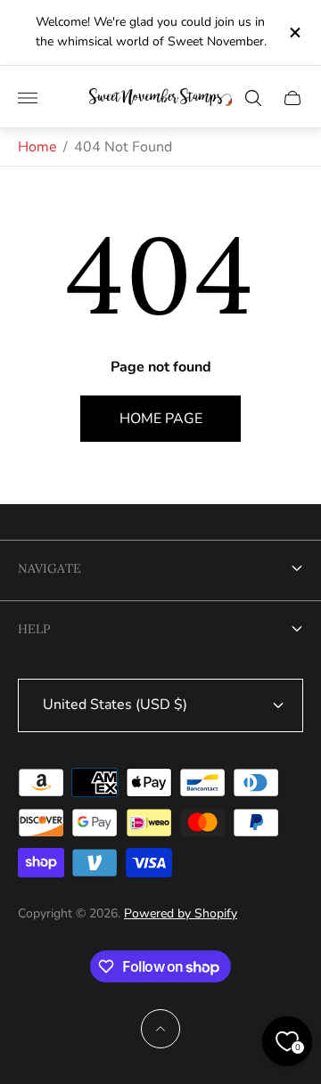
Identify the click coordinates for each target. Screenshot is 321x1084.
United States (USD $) (115, 704)
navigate (49, 568)
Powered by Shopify (180, 913)
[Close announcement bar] (294, 32)
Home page (160, 418)
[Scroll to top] (160, 1028)
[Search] (253, 98)
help (34, 629)
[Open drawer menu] (27, 98)
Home (37, 147)
